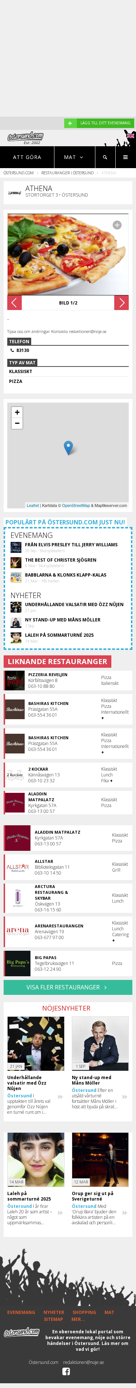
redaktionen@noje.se (83, 1362)
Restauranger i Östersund (67, 172)
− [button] (17, 423)
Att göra (27, 157)
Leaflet (33, 505)
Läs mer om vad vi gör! (102, 1346)
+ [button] (17, 412)
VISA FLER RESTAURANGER (63, 987)
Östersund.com (19, 172)
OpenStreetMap (76, 505)
